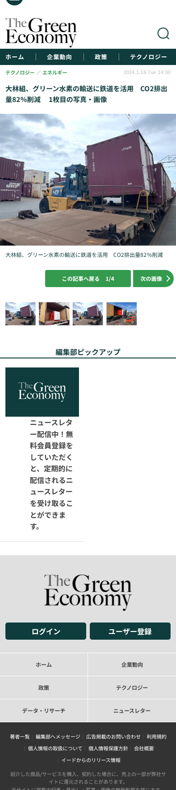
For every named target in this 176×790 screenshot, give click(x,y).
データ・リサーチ (43, 661)
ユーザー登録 (130, 581)
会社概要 (144, 698)
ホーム (14, 56)
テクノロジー (148, 56)
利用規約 (157, 687)
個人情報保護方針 (108, 698)
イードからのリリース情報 (90, 710)
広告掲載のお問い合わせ (113, 687)
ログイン (46, 581)
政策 (101, 56)
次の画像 (151, 278)
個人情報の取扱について (55, 698)
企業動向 (59, 56)
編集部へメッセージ (58, 687)
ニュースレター (132, 661)
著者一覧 (20, 687)
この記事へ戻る (88, 278)
